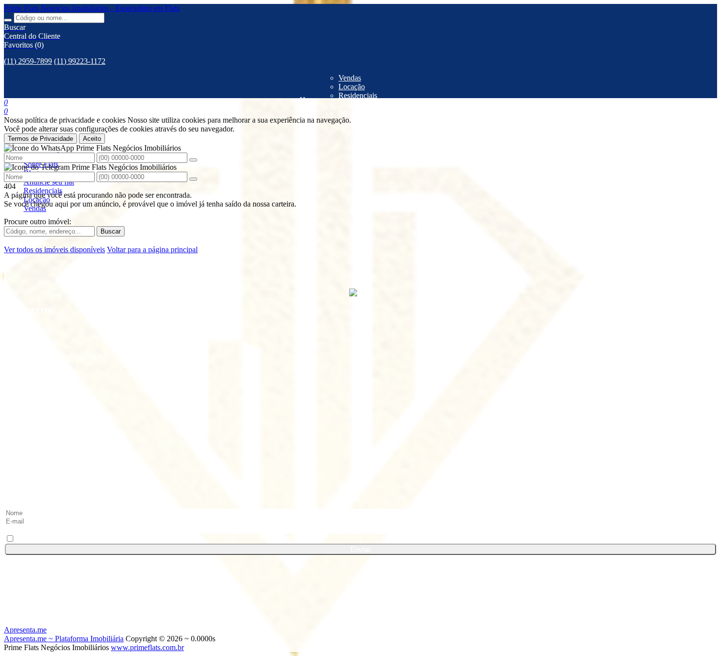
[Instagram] (360, 437)
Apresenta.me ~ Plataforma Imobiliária (64, 638)
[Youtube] (360, 455)
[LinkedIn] (360, 418)
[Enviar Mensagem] (193, 179)
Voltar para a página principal (152, 249)
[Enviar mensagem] (193, 159)
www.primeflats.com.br (147, 647)
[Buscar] (8, 20)
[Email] (360, 474)
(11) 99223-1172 (79, 61)
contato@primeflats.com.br (64, 355)
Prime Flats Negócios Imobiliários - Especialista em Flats (92, 8)
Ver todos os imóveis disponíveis (54, 249)
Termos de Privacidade (40, 138)
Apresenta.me (25, 630)
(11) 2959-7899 (28, 61)
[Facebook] (360, 400)
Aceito (92, 138)
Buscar (111, 231)
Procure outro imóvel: (37, 221)
